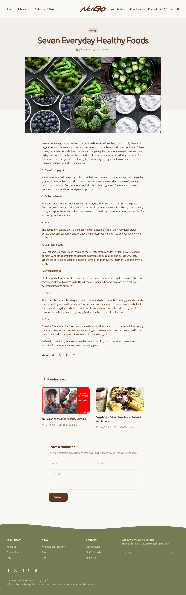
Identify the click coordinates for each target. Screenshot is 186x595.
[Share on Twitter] (60, 355)
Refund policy (13, 584)
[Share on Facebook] (53, 355)
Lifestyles (23, 9)
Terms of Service (123, 452)
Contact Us (154, 9)
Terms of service (45, 584)
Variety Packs (118, 9)
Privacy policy (28, 584)
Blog (44, 557)
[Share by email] (74, 355)
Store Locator (137, 9)
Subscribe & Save (45, 9)
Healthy (93, 30)
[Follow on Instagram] (22, 570)
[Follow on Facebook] (8, 570)
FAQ (9, 557)
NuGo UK (91, 557)
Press (44, 552)
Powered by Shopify (39, 580)
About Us (11, 546)
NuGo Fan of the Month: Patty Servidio (64, 418)
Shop (9, 9)
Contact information (65, 584)
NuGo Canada (93, 552)
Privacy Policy (104, 452)
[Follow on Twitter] (15, 570)
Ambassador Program (53, 546)
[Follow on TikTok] (36, 570)
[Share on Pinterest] (67, 355)
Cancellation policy (86, 584)
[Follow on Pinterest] (29, 570)
